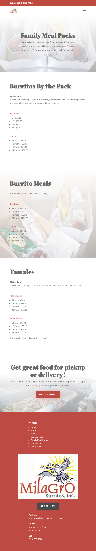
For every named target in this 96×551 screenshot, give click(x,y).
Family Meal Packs (39, 440)
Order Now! (48, 395)
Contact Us (36, 443)
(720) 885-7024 (25, 2)
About (33, 430)
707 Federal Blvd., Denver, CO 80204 (45, 518)
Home (33, 427)
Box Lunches (37, 437)
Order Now (36, 446)
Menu (33, 433)
